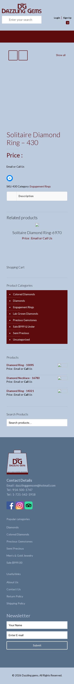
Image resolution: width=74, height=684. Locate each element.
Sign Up (67, 17)
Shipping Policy (16, 603)
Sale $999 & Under (24, 326)
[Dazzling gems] (30, 8)
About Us (12, 582)
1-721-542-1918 (24, 494)
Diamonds (19, 300)
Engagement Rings (40, 186)
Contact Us (14, 589)
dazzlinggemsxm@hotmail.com (35, 485)
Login (57, 17)
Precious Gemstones (25, 320)
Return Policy (15, 596)
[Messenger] (10, 178)
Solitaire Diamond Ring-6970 (37, 232)
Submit (37, 645)
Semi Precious (21, 333)
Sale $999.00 (14, 562)
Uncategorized (21, 339)
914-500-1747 (22, 489)
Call (18, 166)
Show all (61, 55)
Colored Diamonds (24, 294)
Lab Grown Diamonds (25, 313)
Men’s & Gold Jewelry (20, 555)
